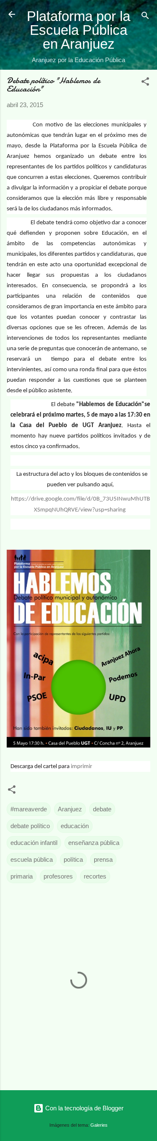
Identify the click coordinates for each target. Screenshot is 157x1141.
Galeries (99, 1125)
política (73, 859)
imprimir (81, 766)
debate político (30, 825)
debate (102, 809)
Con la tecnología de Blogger (84, 1108)
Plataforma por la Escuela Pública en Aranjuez (78, 30)
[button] (145, 82)
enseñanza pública (93, 842)
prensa (103, 859)
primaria (21, 876)
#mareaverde (28, 809)
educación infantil (33, 842)
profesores (58, 876)
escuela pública (31, 859)
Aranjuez (70, 809)
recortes (95, 876)
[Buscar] (145, 17)
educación (75, 825)
